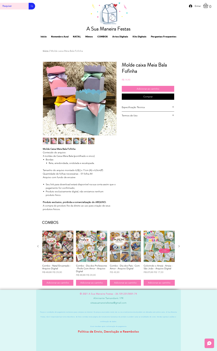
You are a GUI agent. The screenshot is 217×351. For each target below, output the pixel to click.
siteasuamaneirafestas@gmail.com (108, 302)
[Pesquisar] (32, 6)
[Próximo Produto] (179, 246)
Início (46, 51)
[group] (108, 258)
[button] (208, 5)
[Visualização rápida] (57, 246)
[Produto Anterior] (38, 246)
